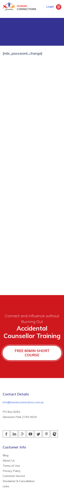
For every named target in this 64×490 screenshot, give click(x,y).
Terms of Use (11, 465)
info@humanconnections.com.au (23, 402)
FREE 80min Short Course (32, 352)
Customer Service (14, 476)
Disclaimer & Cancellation (19, 481)
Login (49, 6)
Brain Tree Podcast (54, 434)
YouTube (30, 434)
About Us (9, 460)
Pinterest (46, 434)
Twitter (38, 434)
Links (6, 486)
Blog (5, 455)
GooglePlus (22, 434)
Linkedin (14, 434)
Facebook (6, 434)
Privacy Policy (12, 471)
